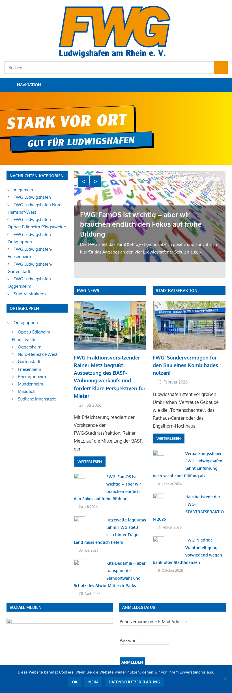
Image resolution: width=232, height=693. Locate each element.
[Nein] (225, 679)
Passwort (128, 640)
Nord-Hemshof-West (37, 354)
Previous (83, 181)
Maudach (26, 391)
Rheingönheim (32, 376)
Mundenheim (30, 384)
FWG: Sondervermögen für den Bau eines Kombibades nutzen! (185, 365)
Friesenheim (29, 369)
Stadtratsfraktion (176, 290)
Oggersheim (29, 347)
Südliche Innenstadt (37, 399)
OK (75, 681)
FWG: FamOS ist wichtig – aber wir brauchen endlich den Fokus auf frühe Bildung (141, 224)
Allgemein (23, 189)
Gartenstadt (29, 361)
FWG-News (88, 290)
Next (95, 181)
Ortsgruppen (26, 322)
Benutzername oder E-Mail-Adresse (153, 621)
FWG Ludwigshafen (32, 197)
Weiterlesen (90, 461)
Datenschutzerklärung (134, 681)
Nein (93, 681)
